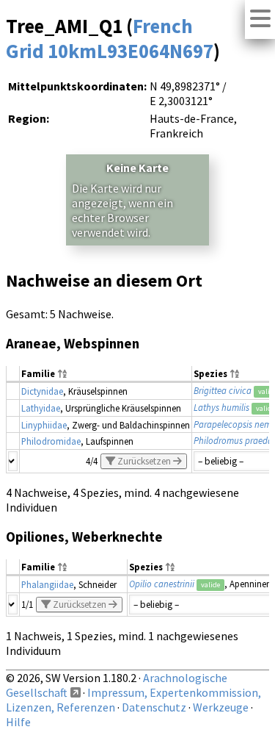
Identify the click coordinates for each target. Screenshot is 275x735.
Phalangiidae (47, 584)
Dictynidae (42, 391)
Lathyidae (40, 408)
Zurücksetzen (144, 461)
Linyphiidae (44, 425)
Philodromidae (51, 441)
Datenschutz (154, 707)
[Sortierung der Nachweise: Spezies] (235, 374)
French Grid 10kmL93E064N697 (109, 38)
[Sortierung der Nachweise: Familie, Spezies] (62, 374)
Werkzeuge (221, 707)
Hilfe (18, 721)
